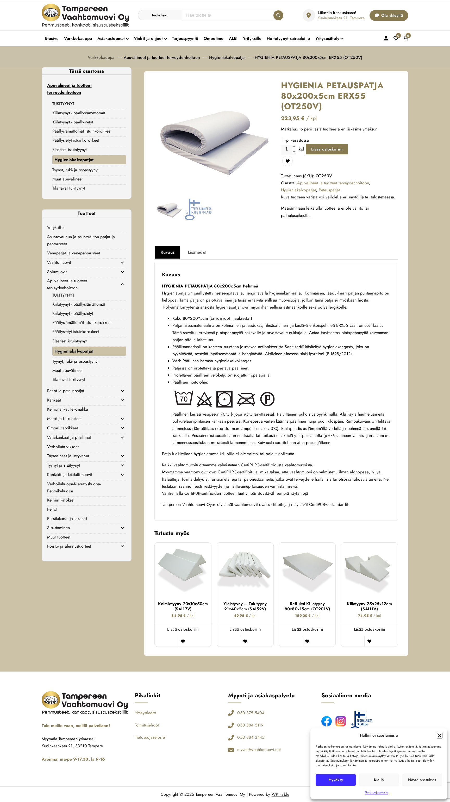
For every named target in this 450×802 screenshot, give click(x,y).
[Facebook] (326, 721)
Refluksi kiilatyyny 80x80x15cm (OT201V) (307, 606)
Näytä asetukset (422, 780)
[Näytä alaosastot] (122, 262)
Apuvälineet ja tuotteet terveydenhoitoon (162, 57)
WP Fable (280, 794)
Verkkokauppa (78, 38)
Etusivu (52, 38)
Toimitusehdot (147, 725)
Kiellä (379, 780)
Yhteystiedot (145, 713)
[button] (439, 735)
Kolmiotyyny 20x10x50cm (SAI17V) (183, 606)
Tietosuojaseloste (376, 792)
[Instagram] (340, 721)
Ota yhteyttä (391, 15)
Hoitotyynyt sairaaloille (288, 38)
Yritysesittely (327, 38)
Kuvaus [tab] (167, 252)
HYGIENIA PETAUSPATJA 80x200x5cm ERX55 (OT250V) (308, 57)
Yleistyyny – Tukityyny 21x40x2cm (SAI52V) (245, 606)
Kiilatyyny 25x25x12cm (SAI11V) (369, 606)
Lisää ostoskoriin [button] (182, 629)
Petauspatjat (329, 190)
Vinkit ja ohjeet (148, 38)
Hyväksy (336, 780)
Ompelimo (213, 38)
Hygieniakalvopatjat (227, 57)
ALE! (233, 38)
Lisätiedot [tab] (197, 252)
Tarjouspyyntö (185, 38)
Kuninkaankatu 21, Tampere (341, 18)
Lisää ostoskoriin (326, 149)
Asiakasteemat (111, 38)
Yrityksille (252, 38)
